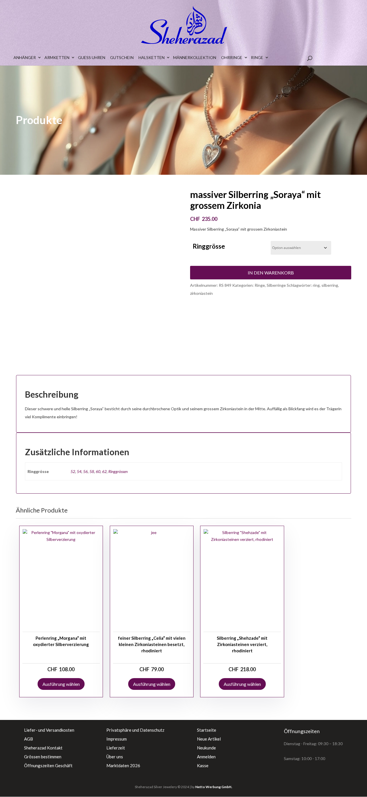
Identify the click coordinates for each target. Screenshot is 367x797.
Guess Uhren (91, 57)
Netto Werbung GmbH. (213, 787)
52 (73, 471)
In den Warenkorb (271, 272)
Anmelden (206, 756)
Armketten (56, 57)
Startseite (206, 730)
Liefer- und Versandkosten (49, 730)
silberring (329, 285)
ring (316, 285)
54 (79, 471)
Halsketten (151, 57)
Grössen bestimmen (42, 756)
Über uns (114, 756)
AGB (28, 738)
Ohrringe (231, 57)
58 (91, 471)
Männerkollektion (194, 57)
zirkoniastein (201, 293)
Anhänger (24, 57)
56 (85, 471)
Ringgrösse (209, 246)
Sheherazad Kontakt (43, 747)
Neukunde (206, 747)
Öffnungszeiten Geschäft (48, 765)
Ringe (257, 57)
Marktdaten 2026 (123, 765)
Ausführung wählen (61, 684)
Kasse (202, 765)
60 (98, 471)
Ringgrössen (118, 471)
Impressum (116, 738)
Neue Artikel (209, 738)
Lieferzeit (115, 747)
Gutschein (122, 57)
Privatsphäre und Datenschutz (135, 730)
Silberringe (276, 285)
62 (104, 471)
